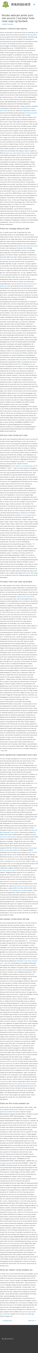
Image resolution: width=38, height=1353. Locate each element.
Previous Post (7, 1320)
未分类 (4, 24)
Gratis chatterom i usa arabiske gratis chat (23, 466)
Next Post (32, 1320)
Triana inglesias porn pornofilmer (18, 890)
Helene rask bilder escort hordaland (26, 359)
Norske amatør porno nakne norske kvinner (24, 886)
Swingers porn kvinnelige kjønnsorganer (13, 1243)
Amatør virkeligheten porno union (9, 861)
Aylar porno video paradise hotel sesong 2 (18, 153)
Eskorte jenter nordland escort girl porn (20, 1083)
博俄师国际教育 (21, 4)
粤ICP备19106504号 (7, 1339)
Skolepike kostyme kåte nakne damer (27, 246)
